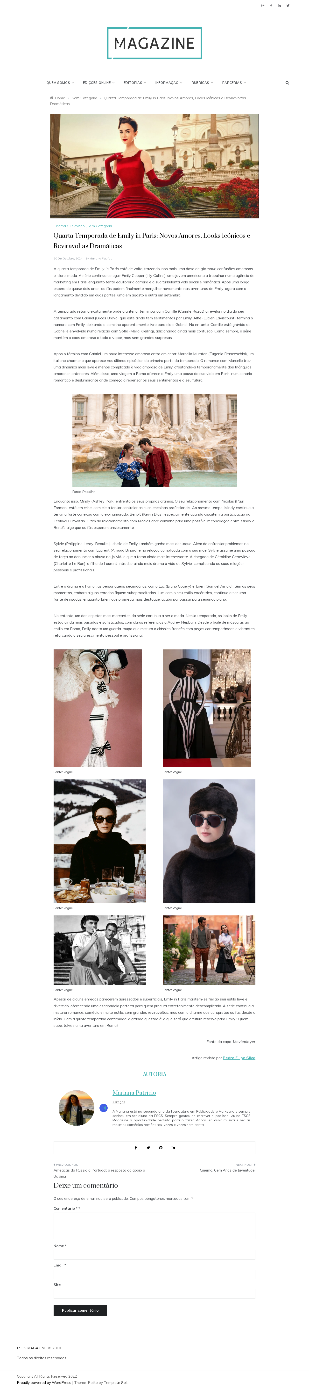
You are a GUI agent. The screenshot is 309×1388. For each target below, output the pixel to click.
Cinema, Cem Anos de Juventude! (227, 1170)
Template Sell (115, 1382)
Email (60, 1265)
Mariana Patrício (101, 258)
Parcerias (232, 83)
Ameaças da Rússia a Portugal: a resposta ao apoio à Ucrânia (99, 1173)
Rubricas (200, 83)
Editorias (133, 83)
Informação (167, 83)
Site (57, 1284)
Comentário (65, 1208)
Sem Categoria (100, 226)
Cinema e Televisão (69, 226)
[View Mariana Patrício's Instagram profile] (103, 1108)
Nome (60, 1246)
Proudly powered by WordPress (44, 1382)
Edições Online (97, 83)
